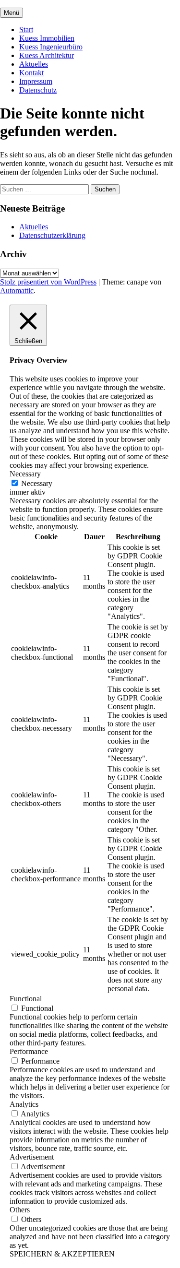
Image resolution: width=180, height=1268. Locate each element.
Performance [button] (29, 1051)
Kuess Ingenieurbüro (51, 47)
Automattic (17, 290)
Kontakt (31, 73)
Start (26, 29)
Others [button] (20, 1210)
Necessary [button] (25, 474)
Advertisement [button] (32, 1157)
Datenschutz (38, 90)
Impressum (35, 81)
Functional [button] (26, 999)
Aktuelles (33, 64)
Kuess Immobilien (46, 38)
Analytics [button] (24, 1104)
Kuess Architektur (46, 55)
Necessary (36, 483)
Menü (11, 12)
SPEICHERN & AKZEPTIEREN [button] (62, 1254)
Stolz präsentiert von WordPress (48, 282)
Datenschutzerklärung (52, 235)
